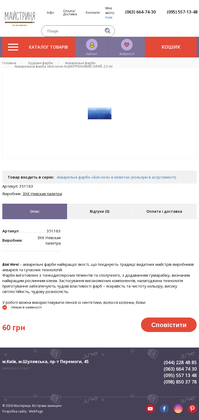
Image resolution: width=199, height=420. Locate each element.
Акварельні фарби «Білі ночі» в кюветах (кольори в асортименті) (116, 177)
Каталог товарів (48, 47)
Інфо (50, 12)
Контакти (93, 12)
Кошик (170, 47)
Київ (108, 17)
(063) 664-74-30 (140, 12)
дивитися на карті (16, 368)
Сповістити (169, 324)
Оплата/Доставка (70, 13)
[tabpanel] (99, 113)
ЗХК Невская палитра (42, 193)
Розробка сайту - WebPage (22, 411)
